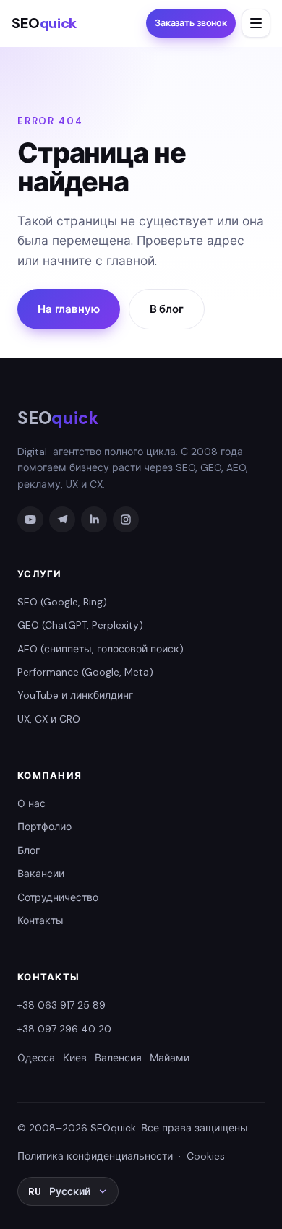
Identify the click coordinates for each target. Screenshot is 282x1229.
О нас (31, 803)
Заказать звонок (191, 23)
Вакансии (40, 873)
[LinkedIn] (94, 519)
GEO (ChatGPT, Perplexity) (80, 624)
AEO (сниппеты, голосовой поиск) (100, 648)
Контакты (40, 920)
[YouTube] (30, 519)
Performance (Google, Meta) (85, 671)
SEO (44, 23)
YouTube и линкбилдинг (75, 695)
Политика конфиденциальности (95, 1156)
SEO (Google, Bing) (62, 601)
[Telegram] (62, 519)
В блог (167, 309)
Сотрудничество (57, 897)
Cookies (206, 1156)
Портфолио (44, 826)
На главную (69, 309)
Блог (28, 850)
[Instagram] (126, 519)
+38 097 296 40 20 (64, 1028)
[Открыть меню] (256, 23)
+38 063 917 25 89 (61, 1005)
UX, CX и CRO (48, 718)
